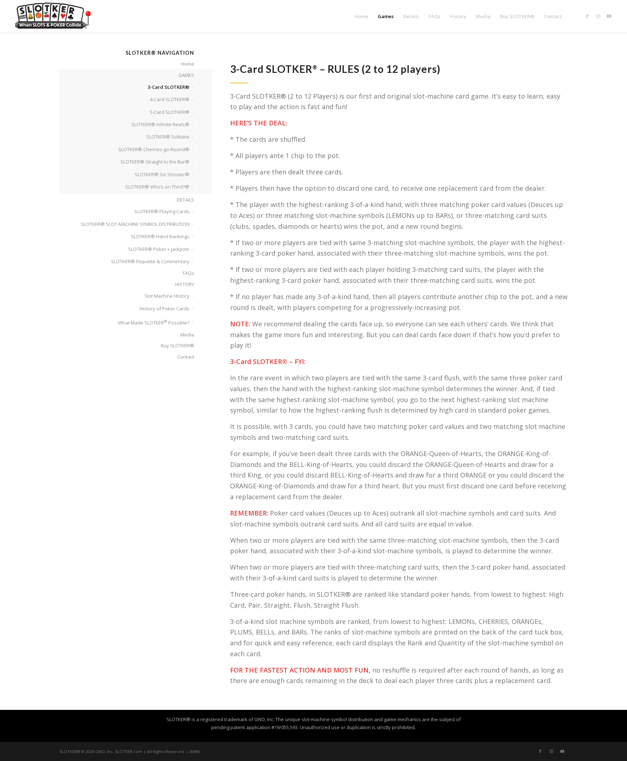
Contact (185, 356)
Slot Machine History (166, 296)
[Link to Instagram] (598, 16)
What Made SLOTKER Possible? (153, 322)
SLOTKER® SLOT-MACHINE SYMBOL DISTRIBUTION (135, 224)
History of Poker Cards (164, 308)
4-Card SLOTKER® (169, 99)
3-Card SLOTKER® (168, 87)
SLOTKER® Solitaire (167, 136)
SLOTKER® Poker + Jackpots (158, 249)
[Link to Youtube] (608, 16)
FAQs (188, 273)
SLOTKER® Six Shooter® (162, 174)
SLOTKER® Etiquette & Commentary (150, 261)
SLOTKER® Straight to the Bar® (154, 161)
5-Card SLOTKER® (169, 112)
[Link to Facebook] (587, 16)
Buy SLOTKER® (177, 345)
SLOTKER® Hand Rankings (160, 236)
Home (187, 64)
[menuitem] (361, 16)
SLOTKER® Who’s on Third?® (157, 186)
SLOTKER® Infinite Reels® (160, 124)
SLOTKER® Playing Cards (161, 211)
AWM (195, 751)
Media (187, 334)
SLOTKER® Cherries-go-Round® (153, 149)
